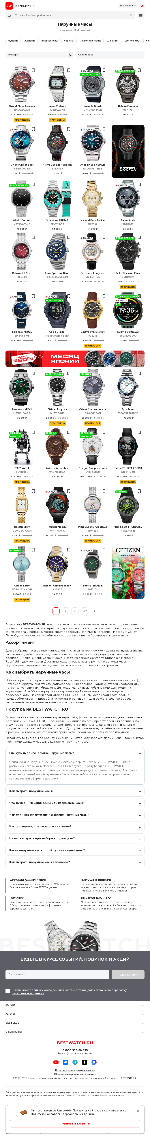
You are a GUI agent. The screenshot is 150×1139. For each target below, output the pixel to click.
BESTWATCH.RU (34, 624)
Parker (92, 222)
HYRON (22, 411)
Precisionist (93, 334)
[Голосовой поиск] (131, 15)
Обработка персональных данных (75, 1074)
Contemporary (92, 411)
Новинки (69, 41)
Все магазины (128, 6)
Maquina (128, 108)
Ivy (22, 529)
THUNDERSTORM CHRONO (127, 529)
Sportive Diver (57, 275)
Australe (92, 529)
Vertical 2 (128, 334)
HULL (22, 334)
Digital (57, 334)
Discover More (127, 275)
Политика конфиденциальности (75, 1070)
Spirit (128, 222)
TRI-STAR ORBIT (128, 470)
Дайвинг (112, 41)
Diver (128, 411)
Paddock (57, 167)
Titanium (93, 588)
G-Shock (93, 108)
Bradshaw (57, 588)
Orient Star (22, 167)
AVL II (22, 470)
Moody (57, 529)
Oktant (22, 222)
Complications (93, 470)
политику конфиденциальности (52, 990)
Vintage (57, 108)
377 (84, 611)
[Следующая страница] (94, 611)
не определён (23, 6)
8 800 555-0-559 (75, 1050)
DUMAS (57, 222)
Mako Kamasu (22, 108)
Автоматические (90, 41)
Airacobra (57, 470)
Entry (22, 588)
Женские (30, 41)
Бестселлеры (50, 41)
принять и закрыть (75, 1123)
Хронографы (132, 41)
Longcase (92, 275)
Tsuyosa (57, 411)
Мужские (13, 41)
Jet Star (22, 275)
